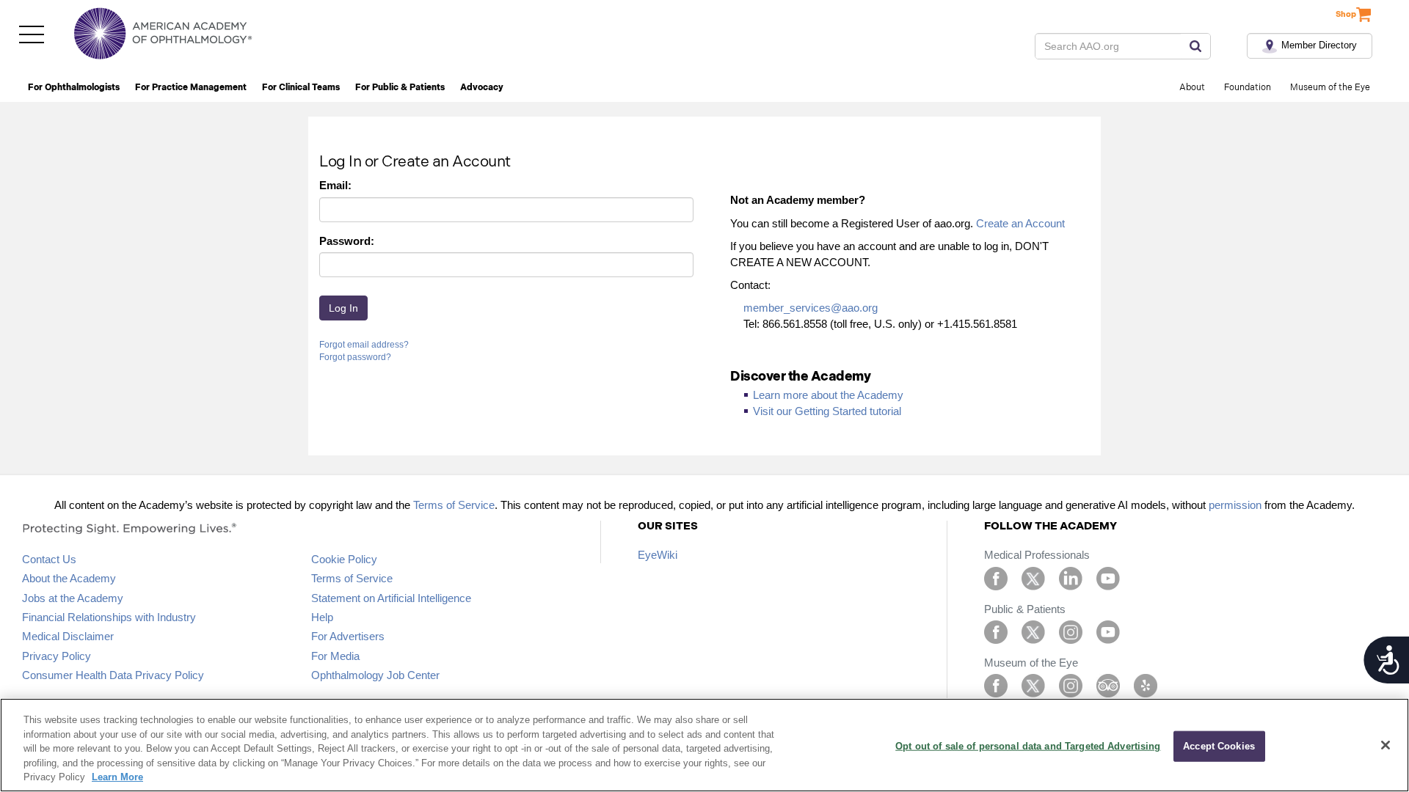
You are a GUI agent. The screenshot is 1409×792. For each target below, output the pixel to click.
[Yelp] (1145, 684)
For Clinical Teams (301, 87)
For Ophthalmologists (74, 87)
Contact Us (49, 559)
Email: (335, 185)
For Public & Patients (400, 87)
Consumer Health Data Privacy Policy (113, 675)
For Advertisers (348, 636)
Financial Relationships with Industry (109, 617)
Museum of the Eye (1330, 87)
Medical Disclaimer (68, 636)
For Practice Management (191, 87)
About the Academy (69, 578)
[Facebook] (996, 577)
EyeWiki (657, 555)
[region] (704, 745)
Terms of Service (454, 505)
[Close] (1385, 745)
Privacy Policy (56, 656)
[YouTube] (1108, 577)
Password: (346, 241)
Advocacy (481, 87)
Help (322, 617)
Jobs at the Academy (72, 598)
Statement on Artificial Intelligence (391, 598)
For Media (335, 656)
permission (1235, 505)
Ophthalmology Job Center (375, 675)
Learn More (117, 776)
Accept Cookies (1219, 746)
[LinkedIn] (1070, 577)
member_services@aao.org (810, 307)
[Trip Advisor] (1108, 684)
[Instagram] (1070, 631)
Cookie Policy (344, 559)
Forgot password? (355, 357)
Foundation (1247, 87)
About (1192, 87)
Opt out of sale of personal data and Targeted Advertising (1027, 746)
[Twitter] (1033, 577)
